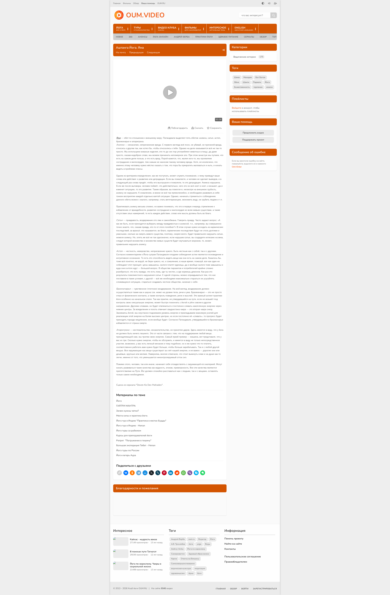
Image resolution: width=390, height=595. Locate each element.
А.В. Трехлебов (178, 544)
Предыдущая (136, 52)
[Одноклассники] (132, 472)
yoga (199, 544)
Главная (117, 3)
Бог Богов (260, 77)
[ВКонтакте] (125, 472)
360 (130, 37)
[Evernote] (202, 472)
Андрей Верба (182, 37)
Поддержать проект (253, 139)
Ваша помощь (148, 3)
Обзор (136, 3)
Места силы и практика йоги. (132, 415)
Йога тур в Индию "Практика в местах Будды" (141, 420)
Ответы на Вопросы (190, 558)
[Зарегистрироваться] (275, 3)
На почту (121, 52)
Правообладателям (235, 561)
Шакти (246, 82)
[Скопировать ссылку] (119, 472)
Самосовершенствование (183, 563)
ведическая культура (181, 568)
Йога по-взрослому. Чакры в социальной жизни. (145, 565)
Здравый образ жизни (198, 553)
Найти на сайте (233, 543)
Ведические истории (244, 56)
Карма (174, 558)
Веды (207, 544)
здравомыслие (178, 573)
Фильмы (127, 3)
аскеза (269, 87)
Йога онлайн (160, 37)
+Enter (237, 166)
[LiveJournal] (157, 472)
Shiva (236, 82)
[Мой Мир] (145, 472)
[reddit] (177, 472)
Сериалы (249, 37)
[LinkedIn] (170, 472)
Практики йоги (204, 37)
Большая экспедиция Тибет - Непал (135, 445)
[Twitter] (151, 472)
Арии (190, 573)
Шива (237, 77)
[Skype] (196, 472)
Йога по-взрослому (196, 549)
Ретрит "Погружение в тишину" (133, 440)
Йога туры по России (127, 450)
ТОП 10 (276, 37)
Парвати (257, 82)
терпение (258, 87)
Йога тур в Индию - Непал (130, 425)
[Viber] (189, 472)
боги (199, 573)
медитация (200, 568)
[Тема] (263, 3)
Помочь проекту (233, 538)
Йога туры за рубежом (128, 430)
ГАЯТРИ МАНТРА (126, 405)
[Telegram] (138, 472)
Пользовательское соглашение (242, 556)
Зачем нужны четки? (127, 410)
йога (191, 544)
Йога (119, 400)
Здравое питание (228, 37)
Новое (119, 37)
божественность (242, 87)
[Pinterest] (164, 472)
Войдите (236, 107)
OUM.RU (161, 3)
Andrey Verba (177, 549)
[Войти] (269, 3)
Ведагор (202, 539)
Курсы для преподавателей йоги (134, 435)
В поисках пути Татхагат (143, 551)
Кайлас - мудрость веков (143, 539)
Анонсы (142, 37)
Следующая (153, 52)
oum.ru (191, 539)
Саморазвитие (178, 553)
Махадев (247, 77)
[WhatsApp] (183, 472)
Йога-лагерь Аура (126, 455)
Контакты (230, 549)
